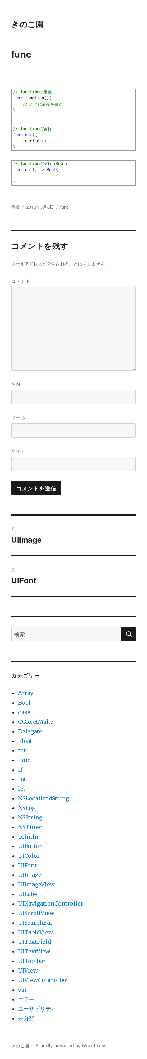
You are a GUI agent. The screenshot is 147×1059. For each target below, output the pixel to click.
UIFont (27, 865)
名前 (16, 384)
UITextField (34, 941)
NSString (30, 817)
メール (18, 417)
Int (22, 779)
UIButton (30, 846)
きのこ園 (27, 23)
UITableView (35, 932)
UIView (28, 970)
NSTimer (30, 827)
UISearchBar (35, 922)
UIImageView (36, 884)
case (24, 712)
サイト (18, 451)
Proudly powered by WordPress (70, 1046)
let (21, 788)
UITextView (34, 951)
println (28, 836)
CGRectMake (35, 721)
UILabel (28, 894)
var (22, 989)
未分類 (26, 1018)
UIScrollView (36, 913)
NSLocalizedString (43, 798)
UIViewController (42, 980)
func (64, 207)
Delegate (30, 731)
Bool (24, 702)
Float (25, 740)
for (22, 750)
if (20, 769)
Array (26, 693)
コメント (20, 280)
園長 (15, 207)
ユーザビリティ (37, 1008)
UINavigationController (50, 903)
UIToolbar (32, 961)
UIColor (29, 855)
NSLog (27, 807)
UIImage (29, 874)
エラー (26, 999)
